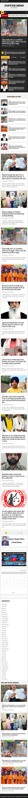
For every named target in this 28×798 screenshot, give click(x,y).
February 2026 (5, 614)
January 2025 (4, 640)
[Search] (26, 12)
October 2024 (4, 646)
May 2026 (4, 608)
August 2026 (4, 604)
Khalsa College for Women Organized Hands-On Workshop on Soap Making (14, 53)
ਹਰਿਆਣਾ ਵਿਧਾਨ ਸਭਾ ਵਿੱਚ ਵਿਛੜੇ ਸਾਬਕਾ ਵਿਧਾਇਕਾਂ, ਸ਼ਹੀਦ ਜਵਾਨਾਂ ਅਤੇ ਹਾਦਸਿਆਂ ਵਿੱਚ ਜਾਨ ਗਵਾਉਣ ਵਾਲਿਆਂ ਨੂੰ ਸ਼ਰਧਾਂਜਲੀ (16, 147)
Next (21, 533)
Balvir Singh (11, 45)
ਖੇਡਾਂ (9, 86)
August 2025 (4, 626)
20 (14, 583)
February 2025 (5, 638)
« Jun (13, 592)
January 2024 (4, 664)
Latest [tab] (6, 57)
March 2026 (4, 612)
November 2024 (5, 644)
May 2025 (4, 632)
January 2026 (4, 616)
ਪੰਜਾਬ (5, 50)
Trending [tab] (23, 57)
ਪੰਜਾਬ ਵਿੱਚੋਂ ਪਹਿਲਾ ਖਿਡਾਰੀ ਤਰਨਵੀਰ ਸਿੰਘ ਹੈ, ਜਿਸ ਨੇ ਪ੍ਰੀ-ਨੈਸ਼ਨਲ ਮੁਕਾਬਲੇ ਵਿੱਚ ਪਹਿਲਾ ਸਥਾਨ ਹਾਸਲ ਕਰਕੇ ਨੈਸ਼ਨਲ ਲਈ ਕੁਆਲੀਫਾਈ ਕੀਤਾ (14, 399)
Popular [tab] (14, 57)
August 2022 (4, 670)
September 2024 (5, 648)
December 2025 (5, 618)
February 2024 (5, 662)
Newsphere (18, 796)
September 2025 (5, 624)
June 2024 (4, 654)
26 (10, 586)
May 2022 (4, 677)
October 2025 (4, 622)
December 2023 (5, 666)
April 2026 (4, 610)
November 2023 (5, 668)
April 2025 (4, 634)
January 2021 (4, 679)
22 (21, 583)
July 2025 (4, 628)
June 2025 (4, 630)
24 (3, 586)
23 (24, 583)
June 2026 (4, 606)
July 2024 (4, 652)
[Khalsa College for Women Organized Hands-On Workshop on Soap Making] (4, 69)
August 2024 (4, 650)
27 (14, 586)
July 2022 (4, 673)
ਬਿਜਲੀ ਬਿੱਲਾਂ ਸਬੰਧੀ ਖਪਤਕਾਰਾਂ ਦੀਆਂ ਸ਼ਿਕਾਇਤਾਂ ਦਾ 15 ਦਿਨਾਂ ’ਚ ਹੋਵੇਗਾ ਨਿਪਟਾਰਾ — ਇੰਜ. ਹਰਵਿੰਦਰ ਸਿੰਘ (14, 476)
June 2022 (4, 675)
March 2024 (4, 660)
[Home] (2, 12)
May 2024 (4, 656)
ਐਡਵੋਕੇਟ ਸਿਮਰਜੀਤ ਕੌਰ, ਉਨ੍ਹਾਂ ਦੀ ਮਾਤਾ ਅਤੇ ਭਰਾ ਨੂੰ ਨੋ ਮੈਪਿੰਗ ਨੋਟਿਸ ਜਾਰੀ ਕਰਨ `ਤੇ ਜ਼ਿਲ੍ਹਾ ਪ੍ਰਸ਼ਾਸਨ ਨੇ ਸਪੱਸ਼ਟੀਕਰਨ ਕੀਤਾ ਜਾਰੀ (16, 63)
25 (7, 586)
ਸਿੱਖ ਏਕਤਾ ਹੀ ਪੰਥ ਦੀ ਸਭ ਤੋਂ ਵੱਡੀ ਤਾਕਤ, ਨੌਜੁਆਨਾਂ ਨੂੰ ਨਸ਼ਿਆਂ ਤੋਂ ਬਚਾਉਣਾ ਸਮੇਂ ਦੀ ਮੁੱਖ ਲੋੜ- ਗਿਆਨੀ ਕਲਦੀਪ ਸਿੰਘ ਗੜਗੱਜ (16, 82)
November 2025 (5, 620)
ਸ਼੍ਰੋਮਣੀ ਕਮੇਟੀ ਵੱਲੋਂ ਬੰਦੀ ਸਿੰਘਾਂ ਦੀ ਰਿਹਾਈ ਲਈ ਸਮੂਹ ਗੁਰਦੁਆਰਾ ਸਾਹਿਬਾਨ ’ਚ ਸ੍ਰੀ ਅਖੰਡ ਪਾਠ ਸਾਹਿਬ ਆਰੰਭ (16, 89)
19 (10, 583)
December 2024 (5, 642)
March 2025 (4, 636)
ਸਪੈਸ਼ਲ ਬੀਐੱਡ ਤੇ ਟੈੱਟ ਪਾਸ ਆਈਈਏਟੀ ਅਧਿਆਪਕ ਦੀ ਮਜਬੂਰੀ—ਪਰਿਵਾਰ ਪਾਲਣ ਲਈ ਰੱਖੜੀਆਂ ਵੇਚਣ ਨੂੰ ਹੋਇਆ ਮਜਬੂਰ (14, 42)
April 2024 (4, 658)
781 (18, 533)
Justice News (14, 5)
